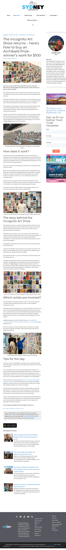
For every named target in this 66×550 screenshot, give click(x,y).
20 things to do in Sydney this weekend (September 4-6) (55, 110)
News (8, 15)
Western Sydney (32, 20)
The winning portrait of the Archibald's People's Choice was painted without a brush (26, 437)
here (33, 405)
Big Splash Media (49, 544)
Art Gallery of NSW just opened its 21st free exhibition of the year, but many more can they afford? (27, 469)
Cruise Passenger (15, 546)
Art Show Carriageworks (10, 408)
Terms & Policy (58, 546)
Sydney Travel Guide (10, 35)
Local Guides (53, 15)
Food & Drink (28, 15)
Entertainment (41, 15)
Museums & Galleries (27, 35)
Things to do (16, 15)
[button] (33, 25)
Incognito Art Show (19, 408)
